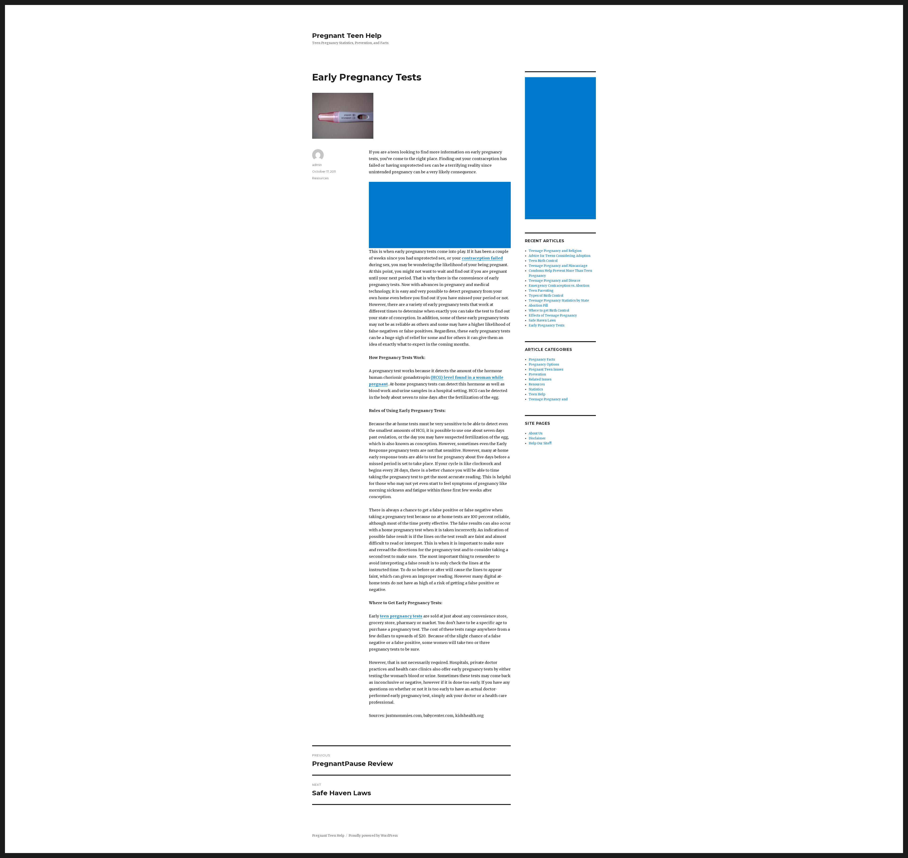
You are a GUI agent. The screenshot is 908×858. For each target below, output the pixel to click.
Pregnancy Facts (542, 360)
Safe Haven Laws (542, 320)
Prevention (537, 374)
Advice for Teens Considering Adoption (559, 256)
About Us (535, 433)
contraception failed (482, 258)
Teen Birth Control (543, 261)
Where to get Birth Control (549, 310)
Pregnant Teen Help (346, 35)
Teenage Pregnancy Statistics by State (559, 301)
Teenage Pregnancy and (548, 399)
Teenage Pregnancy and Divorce (554, 281)
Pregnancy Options (544, 364)
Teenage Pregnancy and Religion (555, 251)
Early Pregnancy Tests (546, 325)
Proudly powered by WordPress (373, 836)
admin (317, 165)
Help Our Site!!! (540, 443)
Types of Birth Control (546, 296)
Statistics (536, 389)
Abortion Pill (538, 306)
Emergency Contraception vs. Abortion (559, 286)
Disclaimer (537, 438)
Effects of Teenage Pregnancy (553, 315)
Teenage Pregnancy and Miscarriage (558, 266)
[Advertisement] (441, 215)
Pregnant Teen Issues (546, 369)
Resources (320, 178)
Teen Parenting (541, 291)
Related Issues (540, 379)
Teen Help (537, 394)
